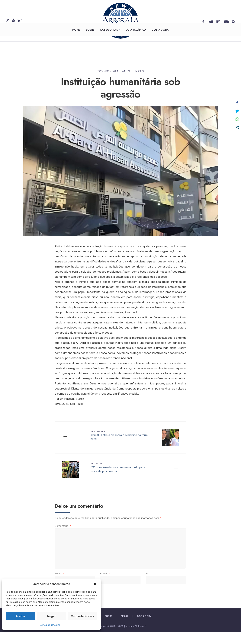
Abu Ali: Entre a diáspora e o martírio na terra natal (119, 435)
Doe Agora (160, 30)
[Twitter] (210, 21)
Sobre (90, 30)
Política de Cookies (49, 625)
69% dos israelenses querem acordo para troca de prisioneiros (118, 467)
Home (76, 30)
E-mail (105, 573)
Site (148, 573)
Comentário (63, 525)
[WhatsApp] (232, 21)
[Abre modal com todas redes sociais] (237, 127)
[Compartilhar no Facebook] (237, 103)
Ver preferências (82, 616)
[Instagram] (217, 21)
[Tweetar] (237, 111)
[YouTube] (225, 21)
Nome (59, 573)
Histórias (139, 70)
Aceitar (20, 616)
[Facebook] (203, 21)
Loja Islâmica (136, 30)
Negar (51, 616)
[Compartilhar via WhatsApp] (237, 119)
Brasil (125, 616)
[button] (95, 584)
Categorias (109, 30)
